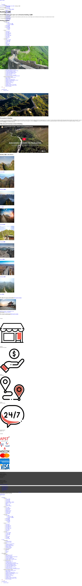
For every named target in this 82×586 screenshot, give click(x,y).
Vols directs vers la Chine (9, 82)
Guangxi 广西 (8, 40)
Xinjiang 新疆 (8, 27)
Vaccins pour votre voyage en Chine (11, 85)
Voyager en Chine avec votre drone (11, 84)
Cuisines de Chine (8, 561)
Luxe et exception (8, 548)
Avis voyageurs (4, 488)
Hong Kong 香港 (8, 33)
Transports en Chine (9, 81)
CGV (3, 490)
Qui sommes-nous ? (5, 486)
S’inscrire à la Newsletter (3, 484)
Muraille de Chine (8, 10)
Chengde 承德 (8, 499)
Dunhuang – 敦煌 (10, 23)
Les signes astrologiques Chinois (10, 71)
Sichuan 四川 (8, 43)
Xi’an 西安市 (8, 26)
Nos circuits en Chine (5, 487)
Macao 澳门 (7, 36)
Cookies (20, 492)
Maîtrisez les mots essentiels (10, 573)
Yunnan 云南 (8, 45)
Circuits (3, 539)
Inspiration (3, 4)
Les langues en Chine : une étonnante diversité (13, 75)
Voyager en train (8, 83)
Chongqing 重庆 (8, 39)
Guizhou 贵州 (8, 41)
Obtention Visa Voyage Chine (10, 79)
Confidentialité (4, 489)
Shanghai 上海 (8, 19)
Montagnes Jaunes (8, 17)
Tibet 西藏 (7, 44)
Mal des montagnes (8, 86)
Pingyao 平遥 (8, 504)
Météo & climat (8, 78)
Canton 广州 (8, 31)
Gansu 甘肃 (7, 22)
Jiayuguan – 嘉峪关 (11, 24)
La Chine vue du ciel (9, 74)
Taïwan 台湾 (8, 37)
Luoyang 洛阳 (8, 8)
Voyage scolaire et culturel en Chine (11, 559)
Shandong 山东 (8, 18)
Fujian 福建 (7, 32)
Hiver (6, 552)
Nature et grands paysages (10, 545)
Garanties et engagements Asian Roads (11, 556)
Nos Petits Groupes (8, 542)
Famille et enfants (8, 546)
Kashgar (9, 28)
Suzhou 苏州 (8, 513)
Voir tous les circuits (17, 297)
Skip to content (2, 0)
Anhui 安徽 (7, 507)
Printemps (7, 549)
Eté (6, 550)
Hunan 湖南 (7, 34)
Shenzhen (7, 38)
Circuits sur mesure (8, 541)
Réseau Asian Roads (9, 555)
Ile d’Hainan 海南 (8, 35)
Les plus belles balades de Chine (10, 73)
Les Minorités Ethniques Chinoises (11, 69)
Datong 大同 (8, 7)
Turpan (9, 29)
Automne (7, 551)
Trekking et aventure (9, 547)
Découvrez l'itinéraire (7, 312)
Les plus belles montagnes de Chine (11, 72)
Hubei (7, 42)
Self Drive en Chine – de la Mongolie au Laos (7, 311)
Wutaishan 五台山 (8, 505)
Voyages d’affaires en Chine (10, 558)
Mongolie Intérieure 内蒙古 (10, 502)
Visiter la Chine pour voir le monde (11, 567)
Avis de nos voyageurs (9, 557)
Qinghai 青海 (8, 25)
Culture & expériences (9, 544)
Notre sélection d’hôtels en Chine (11, 77)
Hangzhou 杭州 (8, 15)
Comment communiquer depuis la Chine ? (12, 80)
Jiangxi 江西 (8, 509)
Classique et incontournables (10, 543)
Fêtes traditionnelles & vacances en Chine (12, 70)
